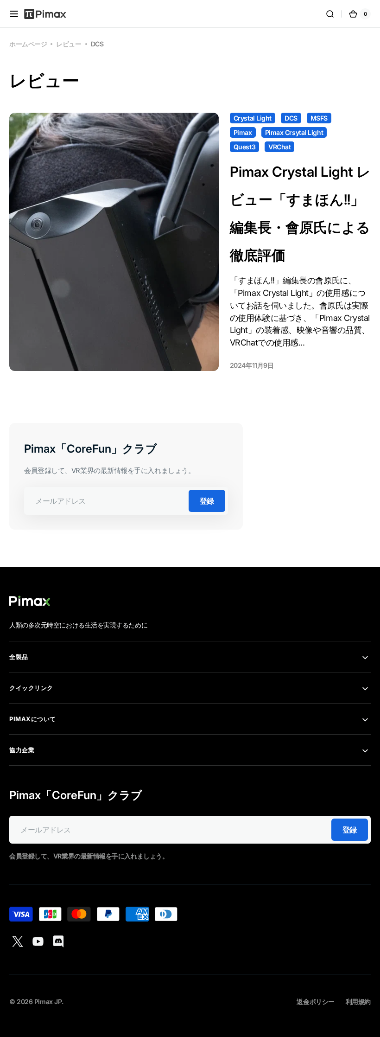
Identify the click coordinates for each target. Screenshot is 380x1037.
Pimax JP (48, 1001)
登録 (207, 501)
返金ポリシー (315, 1001)
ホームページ (28, 44)
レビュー (68, 44)
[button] (14, 14)
